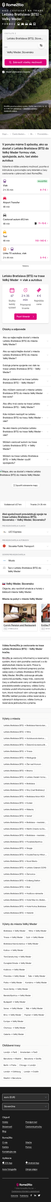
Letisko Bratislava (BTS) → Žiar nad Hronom (22, 764)
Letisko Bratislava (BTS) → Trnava (18, 751)
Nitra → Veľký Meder (37, 931)
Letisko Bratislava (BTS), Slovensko (26, 38)
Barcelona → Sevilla (32, 1058)
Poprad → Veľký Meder (34, 1015)
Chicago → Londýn (27, 1065)
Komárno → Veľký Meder (36, 982)
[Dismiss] (46, 106)
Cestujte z (10, 33)
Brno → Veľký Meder (12, 1015)
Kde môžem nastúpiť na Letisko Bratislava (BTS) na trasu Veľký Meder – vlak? (23, 418)
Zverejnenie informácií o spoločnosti (26, 1191)
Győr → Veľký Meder (35, 937)
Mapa (33, 134)
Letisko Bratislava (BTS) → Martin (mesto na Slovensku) (26, 829)
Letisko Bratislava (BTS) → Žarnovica (19, 874)
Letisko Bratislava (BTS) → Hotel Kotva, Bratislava (25, 906)
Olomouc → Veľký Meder (15, 1027)
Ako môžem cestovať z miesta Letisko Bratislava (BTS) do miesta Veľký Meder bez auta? (23, 393)
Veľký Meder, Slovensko (20, 52)
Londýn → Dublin (31, 1071)
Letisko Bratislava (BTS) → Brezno (18, 770)
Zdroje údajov (31, 1169)
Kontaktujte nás (9, 1151)
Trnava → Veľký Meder (13, 937)
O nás (5, 1142)
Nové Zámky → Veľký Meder (16, 989)
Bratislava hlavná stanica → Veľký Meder (21, 943)
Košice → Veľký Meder (13, 950)
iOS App (8, 1163)
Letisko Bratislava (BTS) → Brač (17, 887)
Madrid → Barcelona (12, 1078)
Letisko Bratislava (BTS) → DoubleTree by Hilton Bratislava (26, 854)
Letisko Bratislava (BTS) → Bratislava (19, 783)
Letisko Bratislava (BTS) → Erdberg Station (22, 880)
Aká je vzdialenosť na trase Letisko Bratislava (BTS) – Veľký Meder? (20, 381)
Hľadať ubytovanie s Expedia (18, 72)
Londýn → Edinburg (12, 1071)
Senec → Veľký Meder (13, 1008)
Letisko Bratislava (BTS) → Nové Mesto (20, 861)
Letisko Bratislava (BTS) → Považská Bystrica (23, 841)
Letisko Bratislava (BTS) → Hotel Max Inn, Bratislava (26, 900)
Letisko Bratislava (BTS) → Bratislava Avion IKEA (24, 796)
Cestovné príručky (34, 1126)
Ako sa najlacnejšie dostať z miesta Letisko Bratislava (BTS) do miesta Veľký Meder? (21, 341)
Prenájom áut (31, 1122)
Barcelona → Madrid (12, 1058)
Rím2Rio (6, 658)
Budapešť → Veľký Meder (15, 1002)
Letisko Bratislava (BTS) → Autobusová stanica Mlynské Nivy (26, 738)
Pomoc (29, 1147)
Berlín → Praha (10, 1065)
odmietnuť (17, 108)
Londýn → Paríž (10, 1052)
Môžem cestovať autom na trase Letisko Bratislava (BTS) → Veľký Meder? (20, 445)
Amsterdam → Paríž (28, 1052)
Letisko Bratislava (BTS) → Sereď (18, 816)
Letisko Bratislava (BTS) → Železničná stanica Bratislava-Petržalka (26, 744)
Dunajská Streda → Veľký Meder (17, 963)
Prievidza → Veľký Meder (14, 976)
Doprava (6, 134)
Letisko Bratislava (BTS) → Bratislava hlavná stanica (26, 725)
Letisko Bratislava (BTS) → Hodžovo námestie (23, 893)
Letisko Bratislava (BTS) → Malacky (19, 809)
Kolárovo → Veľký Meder (14, 969)
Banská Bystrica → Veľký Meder (17, 995)
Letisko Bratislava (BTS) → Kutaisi (18, 803)
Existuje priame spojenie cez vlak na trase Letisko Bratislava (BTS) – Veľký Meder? (21, 369)
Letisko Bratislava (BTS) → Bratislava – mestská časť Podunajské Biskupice (26, 835)
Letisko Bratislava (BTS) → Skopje (18, 848)
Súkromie (14, 1196)
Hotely (5, 1122)
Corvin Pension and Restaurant (20, 625)
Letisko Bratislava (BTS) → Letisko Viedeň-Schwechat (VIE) (26, 777)
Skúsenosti (7, 1126)
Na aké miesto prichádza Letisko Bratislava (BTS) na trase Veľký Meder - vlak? (22, 432)
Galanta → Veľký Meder (14, 1034)
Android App (33, 1163)
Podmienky (24, 1196)
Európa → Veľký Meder (13, 1021)
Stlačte (29, 1142)
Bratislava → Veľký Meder (15, 931)
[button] (25, 62)
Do (6, 47)
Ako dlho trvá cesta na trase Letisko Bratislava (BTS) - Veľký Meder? (21, 405)
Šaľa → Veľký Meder (36, 976)
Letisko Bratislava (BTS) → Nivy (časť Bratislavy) (24, 790)
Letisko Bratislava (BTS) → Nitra (17, 732)
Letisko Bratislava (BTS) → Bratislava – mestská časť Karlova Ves (26, 822)
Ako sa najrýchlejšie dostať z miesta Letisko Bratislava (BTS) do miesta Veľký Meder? (21, 355)
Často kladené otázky (22, 134)
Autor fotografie (9, 1169)
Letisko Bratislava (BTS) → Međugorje (20, 757)
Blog (4, 1131)
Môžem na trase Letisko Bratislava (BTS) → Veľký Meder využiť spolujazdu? (20, 459)
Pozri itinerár (23, 316)
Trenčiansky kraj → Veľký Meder (17, 956)
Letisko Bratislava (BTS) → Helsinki (18, 913)
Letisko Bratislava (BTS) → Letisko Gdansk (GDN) (25, 867)
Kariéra (5, 1147)
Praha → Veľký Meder (13, 982)
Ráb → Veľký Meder (34, 1008)
